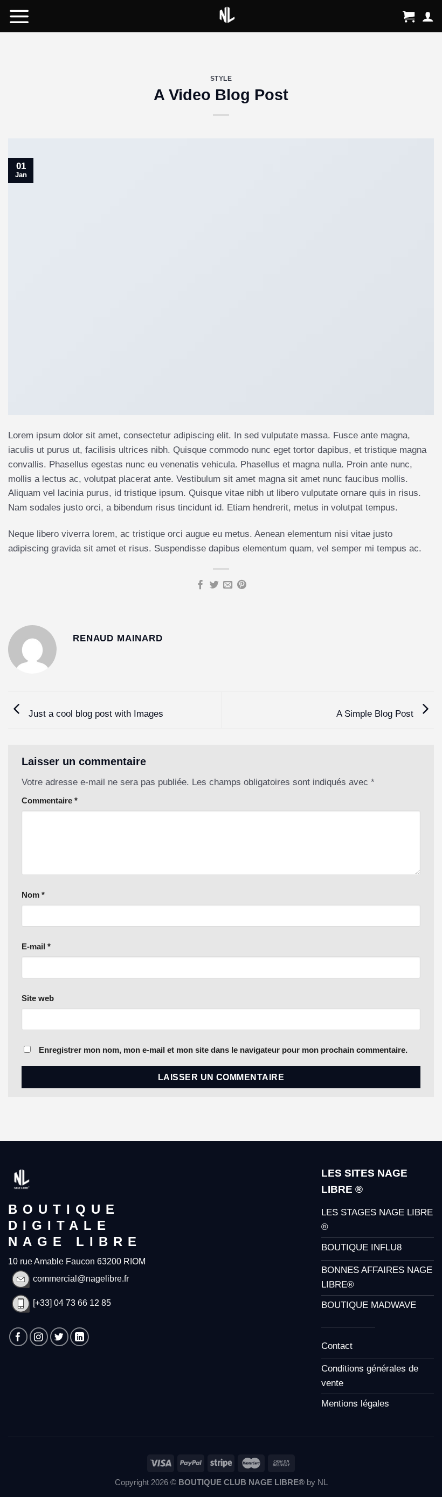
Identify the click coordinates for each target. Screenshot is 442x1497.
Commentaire (50, 800)
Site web (38, 998)
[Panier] (409, 16)
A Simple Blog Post (376, 714)
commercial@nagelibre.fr (81, 1278)
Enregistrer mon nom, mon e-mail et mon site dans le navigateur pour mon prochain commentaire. (223, 1049)
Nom (33, 894)
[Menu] (19, 16)
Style (221, 78)
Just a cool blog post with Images (94, 714)
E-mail (36, 946)
